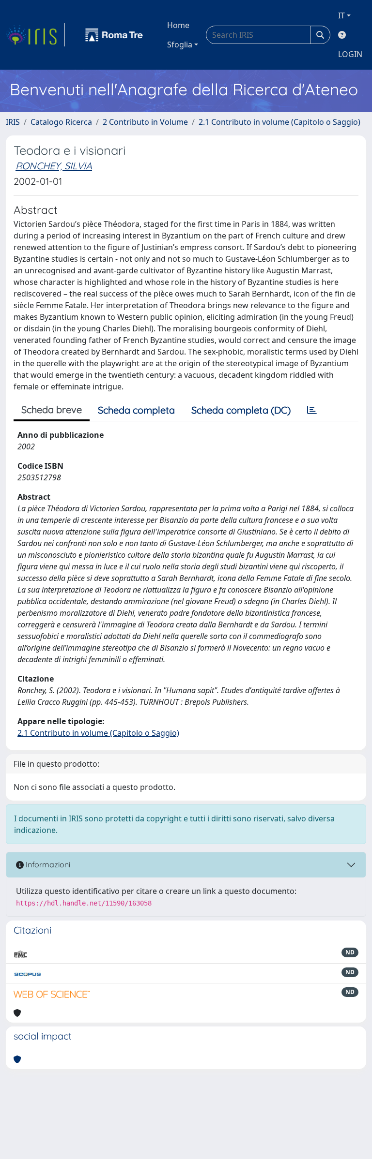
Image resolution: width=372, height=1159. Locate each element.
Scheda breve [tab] (51, 409)
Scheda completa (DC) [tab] (241, 410)
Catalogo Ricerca (61, 122)
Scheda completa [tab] (136, 410)
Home (178, 25)
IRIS (13, 122)
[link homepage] (35, 34)
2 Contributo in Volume (145, 122)
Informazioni (47, 864)
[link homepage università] (114, 34)
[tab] (312, 410)
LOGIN (350, 54)
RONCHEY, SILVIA (54, 166)
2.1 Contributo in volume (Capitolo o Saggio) (279, 122)
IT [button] (341, 15)
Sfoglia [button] (179, 44)
